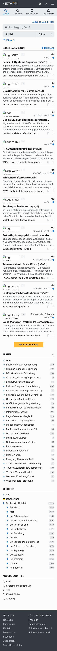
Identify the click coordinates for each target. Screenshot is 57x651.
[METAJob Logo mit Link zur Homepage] (10, 3)
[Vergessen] (48, 75)
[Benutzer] (46, 4)
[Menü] (52, 4)
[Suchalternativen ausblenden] (53, 355)
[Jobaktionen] (53, 75)
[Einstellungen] (40, 4)
